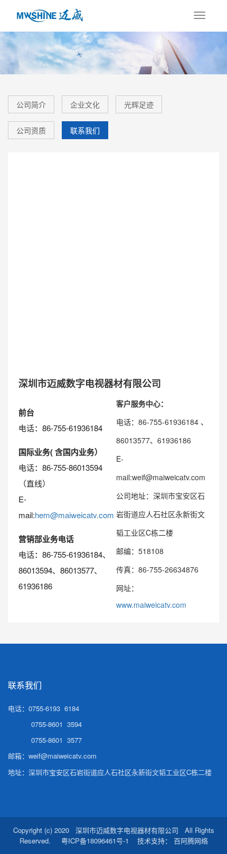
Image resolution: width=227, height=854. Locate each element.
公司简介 (31, 104)
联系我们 (85, 130)
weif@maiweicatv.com (63, 756)
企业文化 (85, 104)
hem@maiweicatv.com (74, 514)
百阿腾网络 (191, 841)
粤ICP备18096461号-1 (95, 841)
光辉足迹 (139, 104)
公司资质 (31, 130)
